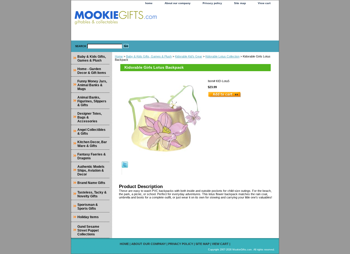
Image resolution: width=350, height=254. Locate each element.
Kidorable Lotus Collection (222, 56)
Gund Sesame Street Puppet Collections (88, 230)
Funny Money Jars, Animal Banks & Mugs (92, 85)
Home (119, 56)
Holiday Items (88, 217)
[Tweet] (125, 166)
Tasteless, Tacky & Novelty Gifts (92, 194)
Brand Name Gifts (91, 183)
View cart (264, 3)
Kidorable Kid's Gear (188, 56)
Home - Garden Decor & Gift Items (91, 71)
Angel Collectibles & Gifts (91, 131)
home (149, 3)
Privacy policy (212, 3)
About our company (178, 3)
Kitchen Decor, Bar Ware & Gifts (92, 144)
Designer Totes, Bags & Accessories (89, 117)
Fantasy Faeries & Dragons (91, 156)
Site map (240, 3)
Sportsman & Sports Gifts (87, 206)
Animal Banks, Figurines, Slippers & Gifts (91, 101)
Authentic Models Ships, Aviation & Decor (90, 170)
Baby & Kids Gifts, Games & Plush (149, 56)
